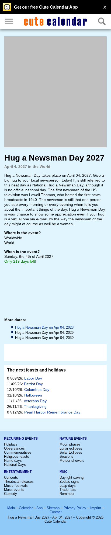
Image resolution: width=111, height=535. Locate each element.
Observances (14, 448)
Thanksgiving (35, 406)
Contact (56, 512)
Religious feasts (16, 456)
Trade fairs (68, 490)
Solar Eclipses (71, 452)
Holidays (11, 444)
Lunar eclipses (71, 448)
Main (11, 508)
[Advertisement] (55, 91)
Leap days (68, 486)
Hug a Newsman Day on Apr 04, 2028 (44, 327)
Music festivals (16, 486)
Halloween (33, 395)
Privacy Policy (75, 508)
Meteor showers (72, 460)
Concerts (11, 477)
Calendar (26, 508)
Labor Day (33, 378)
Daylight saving (72, 477)
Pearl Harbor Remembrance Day (52, 412)
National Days (15, 465)
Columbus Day (36, 389)
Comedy (10, 494)
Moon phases (70, 444)
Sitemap (53, 508)
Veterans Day (35, 401)
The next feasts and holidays (36, 370)
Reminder (67, 494)
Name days (13, 460)
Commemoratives (18, 452)
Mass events (14, 490)
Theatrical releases (19, 482)
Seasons (66, 456)
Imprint (95, 508)
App (39, 508)
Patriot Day (33, 384)
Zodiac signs (69, 482)
